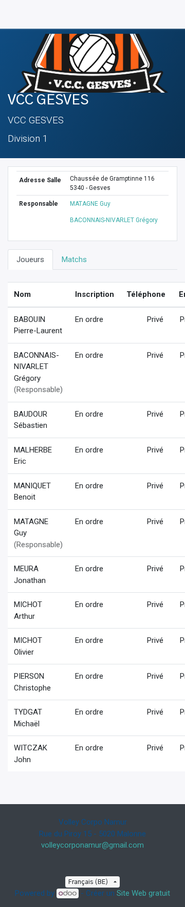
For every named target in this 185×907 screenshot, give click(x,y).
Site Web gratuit (143, 893)
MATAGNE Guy (90, 203)
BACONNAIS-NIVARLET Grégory (114, 220)
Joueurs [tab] (30, 259)
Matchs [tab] (74, 259)
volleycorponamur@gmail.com (92, 845)
